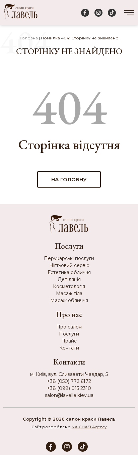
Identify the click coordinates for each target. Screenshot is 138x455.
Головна (29, 37)
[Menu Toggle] (129, 13)
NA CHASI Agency (89, 426)
